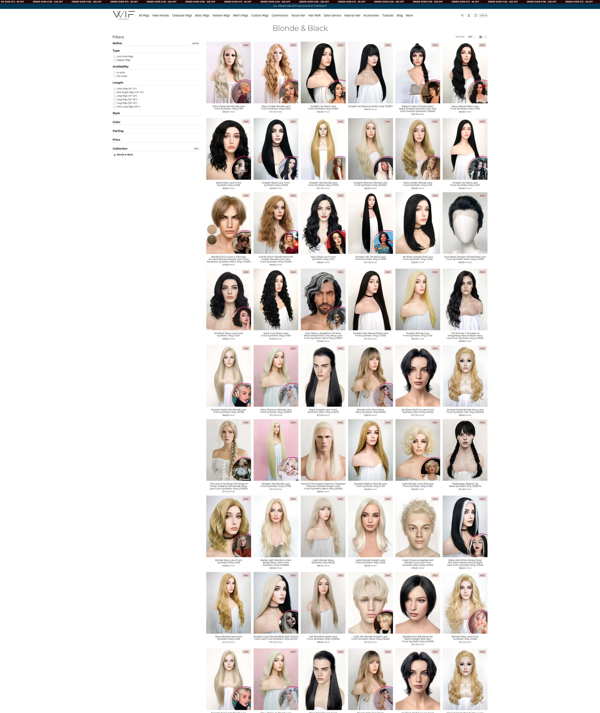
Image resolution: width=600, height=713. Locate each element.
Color (116, 122)
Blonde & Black (124, 154)
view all (195, 43)
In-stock (120, 72)
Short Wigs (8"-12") (126, 88)
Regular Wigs (123, 59)
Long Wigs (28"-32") (126, 102)
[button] (471, 37)
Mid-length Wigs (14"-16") (130, 92)
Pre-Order (121, 76)
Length (118, 82)
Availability (121, 66)
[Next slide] (246, 72)
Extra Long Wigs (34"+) (128, 106)
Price (116, 139)
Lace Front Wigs (124, 56)
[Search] (462, 15)
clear (196, 148)
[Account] (468, 15)
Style (116, 113)
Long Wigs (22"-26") (126, 99)
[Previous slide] (211, 72)
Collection (120, 148)
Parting (118, 131)
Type (116, 50)
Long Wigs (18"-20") (126, 95)
